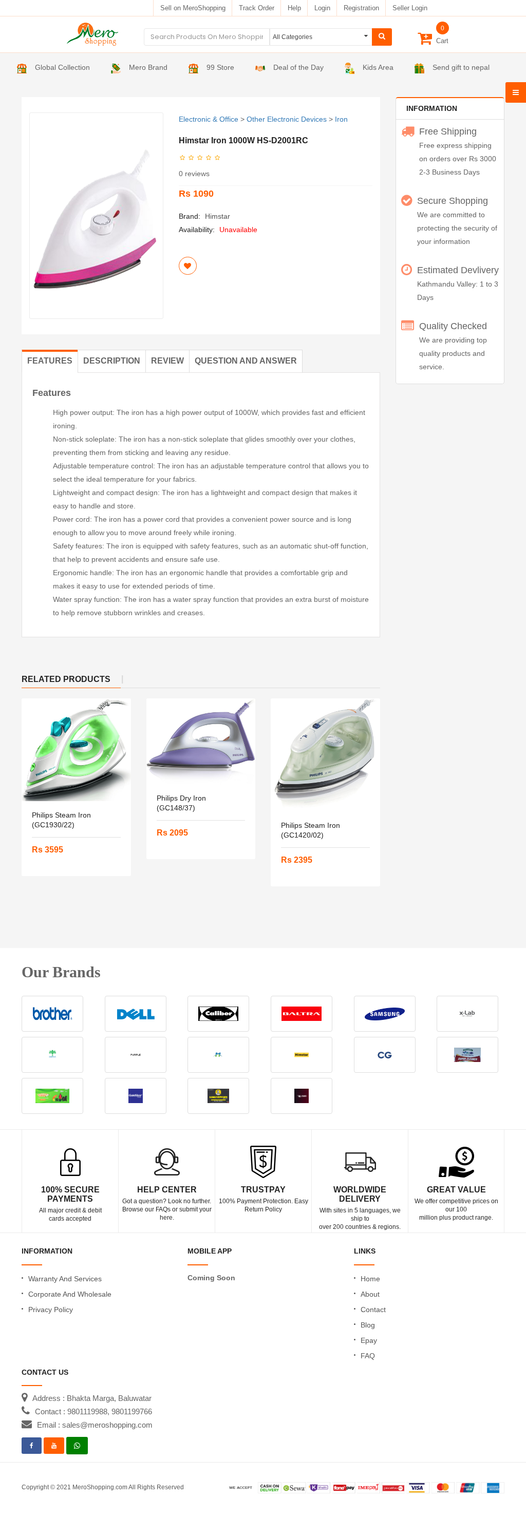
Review (167, 360)
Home (370, 1279)
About (370, 1294)
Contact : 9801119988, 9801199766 (93, 1411)
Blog (368, 1325)
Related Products (66, 679)
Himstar (217, 216)
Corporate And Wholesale (69, 1294)
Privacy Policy (50, 1309)
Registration (361, 8)
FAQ (368, 1356)
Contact (373, 1309)
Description (111, 360)
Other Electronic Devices (287, 119)
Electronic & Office (208, 119)
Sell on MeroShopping (193, 8)
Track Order (256, 8)
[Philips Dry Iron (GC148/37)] (201, 741)
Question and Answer (246, 360)
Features (49, 360)
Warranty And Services (65, 1279)
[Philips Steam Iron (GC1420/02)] (325, 754)
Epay (369, 1340)
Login (322, 8)
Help (294, 8)
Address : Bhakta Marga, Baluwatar (92, 1398)
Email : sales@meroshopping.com (95, 1424)
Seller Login (409, 8)
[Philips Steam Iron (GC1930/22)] (76, 749)
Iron (341, 119)
